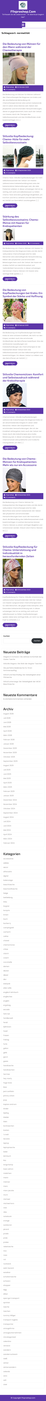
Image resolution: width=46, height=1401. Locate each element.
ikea (5, 1087)
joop (5, 1100)
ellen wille (7, 988)
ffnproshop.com (23, 11)
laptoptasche (9, 1147)
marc (5, 1186)
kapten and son (9, 1104)
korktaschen (8, 1126)
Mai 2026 (7, 726)
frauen (6, 1035)
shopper (6, 1285)
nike (5, 1212)
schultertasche (9, 1276)
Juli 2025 (6, 770)
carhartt (7, 932)
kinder (6, 1108)
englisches (7, 996)
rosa (5, 1255)
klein (5, 1121)
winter (6, 1363)
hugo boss (7, 1083)
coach (6, 958)
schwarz (6, 1281)
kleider (6, 1117)
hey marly (7, 1078)
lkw (4, 1160)
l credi (5, 1134)
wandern (7, 1350)
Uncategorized (9, 1337)
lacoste (6, 1139)
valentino (7, 1341)
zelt (4, 1380)
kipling (6, 1113)
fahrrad (6, 1014)
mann (5, 1177)
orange (6, 1220)
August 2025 (8, 765)
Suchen (6, 636)
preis (5, 1238)
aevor (5, 867)
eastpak (6, 983)
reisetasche (8, 1246)
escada (6, 1009)
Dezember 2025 (10, 748)
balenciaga (8, 880)
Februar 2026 (9, 739)
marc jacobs (8, 1190)
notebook (7, 1216)
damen (6, 966)
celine (5, 936)
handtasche (8, 1065)
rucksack (7, 1264)
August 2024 (8, 817)
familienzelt (8, 1018)
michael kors (8, 1203)
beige (5, 893)
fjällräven (7, 1027)
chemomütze (9, 945)
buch (5, 919)
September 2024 (10, 813)
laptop (6, 1143)
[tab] (23, 25)
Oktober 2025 (9, 757)
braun (5, 915)
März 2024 (7, 839)
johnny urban (8, 1096)
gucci (5, 1057)
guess (5, 1061)
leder (5, 1152)
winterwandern (9, 1367)
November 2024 (10, 804)
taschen (6, 1311)
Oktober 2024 (9, 808)
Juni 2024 (7, 826)
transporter (8, 1324)
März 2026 (7, 735)
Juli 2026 (6, 718)
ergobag (7, 1005)
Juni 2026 (7, 722)
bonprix (6, 910)
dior (5, 979)
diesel (5, 975)
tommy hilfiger (9, 1315)
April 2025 (7, 782)
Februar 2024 (9, 843)
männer (6, 1182)
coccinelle (7, 962)
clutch (6, 953)
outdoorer (7, 1225)
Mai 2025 (7, 778)
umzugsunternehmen (12, 1333)
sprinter (6, 1302)
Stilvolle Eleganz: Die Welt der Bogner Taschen (22, 663)
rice (5, 1251)
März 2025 (7, 787)
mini (5, 1208)
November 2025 (10, 752)
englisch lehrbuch (10, 992)
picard (6, 1229)
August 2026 (8, 714)
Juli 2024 (7, 821)
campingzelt (8, 927)
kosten (6, 1130)
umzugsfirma (8, 1328)
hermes (6, 1074)
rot (4, 1259)
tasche (6, 1307)
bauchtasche (9, 884)
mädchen (7, 1173)
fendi (5, 1022)
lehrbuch (7, 1156)
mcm (5, 1195)
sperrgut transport (11, 1298)
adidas (6, 863)
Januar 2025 (8, 795)
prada (5, 1233)
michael (6, 1199)
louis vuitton (8, 1169)
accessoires (8, 858)
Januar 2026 (8, 744)
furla (5, 1044)
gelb (5, 1052)
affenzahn (7, 871)
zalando (6, 1371)
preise (6, 1242)
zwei (5, 1384)
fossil (5, 1031)
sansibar (6, 1272)
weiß (5, 1358)
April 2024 (7, 834)
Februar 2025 (9, 791)
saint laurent (8, 1268)
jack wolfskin (8, 1091)
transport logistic (10, 1320)
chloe (5, 949)
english (6, 1001)
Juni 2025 (7, 774)
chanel (6, 940)
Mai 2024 (7, 830)
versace (6, 1345)
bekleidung (8, 897)
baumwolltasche (10, 889)
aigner (6, 876)
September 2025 (10, 761)
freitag (6, 1039)
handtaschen (9, 1070)
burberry (7, 923)
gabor (5, 1048)
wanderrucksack (10, 1354)
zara (5, 1376)
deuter (6, 971)
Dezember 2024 (10, 800)
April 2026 (7, 731)
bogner (6, 906)
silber (5, 1294)
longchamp (8, 1164)
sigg (5, 1289)
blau (5, 902)
